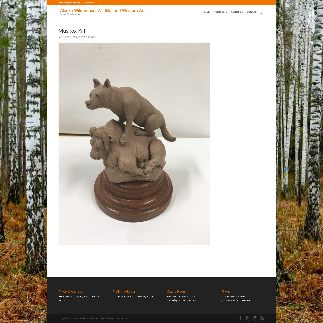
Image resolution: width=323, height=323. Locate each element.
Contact (252, 12)
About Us (237, 12)
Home (206, 12)
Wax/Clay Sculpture (84, 37)
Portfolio (220, 12)
